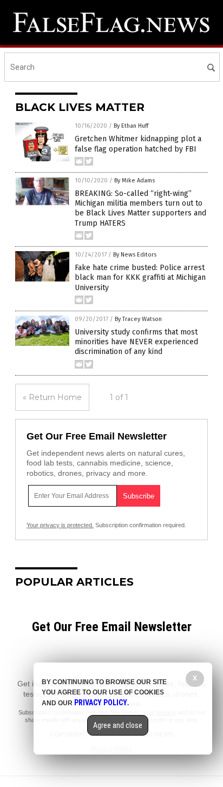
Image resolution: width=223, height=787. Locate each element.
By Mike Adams (134, 180)
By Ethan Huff (131, 125)
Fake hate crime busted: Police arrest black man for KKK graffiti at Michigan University (140, 277)
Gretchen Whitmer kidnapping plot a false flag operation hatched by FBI (138, 143)
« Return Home (52, 397)
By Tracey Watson (138, 319)
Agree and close (117, 725)
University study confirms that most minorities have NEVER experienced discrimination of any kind (136, 341)
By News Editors (134, 254)
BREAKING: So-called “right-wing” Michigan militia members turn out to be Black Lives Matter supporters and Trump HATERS (140, 208)
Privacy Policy (100, 702)
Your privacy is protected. (60, 525)
